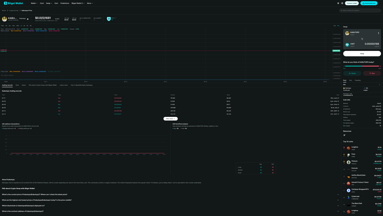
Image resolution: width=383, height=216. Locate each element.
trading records (7, 85)
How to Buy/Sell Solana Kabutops (82, 85)
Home (4, 10)
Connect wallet (352, 3)
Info (350, 80)
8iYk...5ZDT (334, 111)
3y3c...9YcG (333, 101)
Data (17, 85)
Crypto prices (13, 10)
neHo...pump (375, 106)
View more (169, 119)
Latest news (64, 85)
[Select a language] (342, 3)
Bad (373, 73)
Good (353, 73)
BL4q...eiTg (334, 107)
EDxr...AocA (334, 98)
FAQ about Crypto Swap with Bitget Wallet (43, 85)
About (24, 85)
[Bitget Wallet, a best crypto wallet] (13, 3)
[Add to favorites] (27, 19)
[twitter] (344, 135)
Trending (358, 80)
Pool (344, 80)
